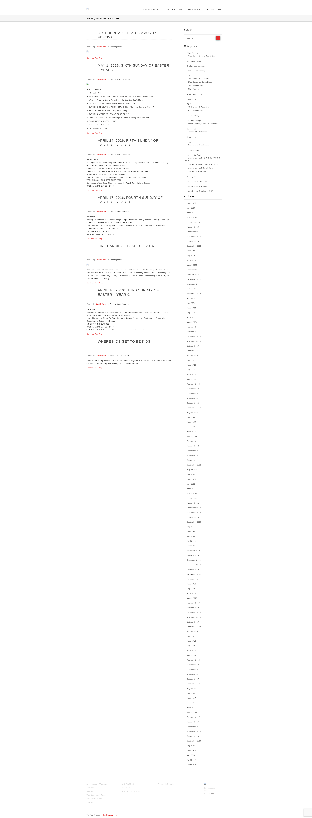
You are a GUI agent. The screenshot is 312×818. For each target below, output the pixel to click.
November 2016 (194, 731)
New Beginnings (194, 121)
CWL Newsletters (195, 86)
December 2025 (194, 232)
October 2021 (193, 460)
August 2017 (192, 689)
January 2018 (193, 665)
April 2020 (191, 541)
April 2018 (191, 650)
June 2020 (191, 531)
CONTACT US (214, 10)
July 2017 (191, 693)
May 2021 (191, 484)
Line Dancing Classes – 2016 (126, 246)
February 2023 (193, 384)
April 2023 (191, 374)
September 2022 (194, 408)
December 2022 (194, 393)
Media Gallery (193, 116)
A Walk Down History (131, 791)
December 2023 (194, 336)
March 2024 (192, 322)
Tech (189, 142)
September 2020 (194, 522)
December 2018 (194, 612)
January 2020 (193, 555)
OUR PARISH (193, 10)
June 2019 (191, 584)
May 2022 (191, 427)
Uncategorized (116, 47)
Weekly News (192, 177)
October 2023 (193, 346)
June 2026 (191, 203)
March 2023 (192, 379)
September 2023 (194, 351)
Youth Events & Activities (198, 186)
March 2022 (192, 436)
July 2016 (191, 746)
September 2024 (194, 294)
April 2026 (191, 213)
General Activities (194, 94)
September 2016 (194, 741)
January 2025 (193, 275)
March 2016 (192, 765)
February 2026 (193, 222)
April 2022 (191, 432)
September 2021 (194, 465)
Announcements (194, 61)
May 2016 (191, 755)
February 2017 (193, 717)
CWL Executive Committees (200, 82)
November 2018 (194, 617)
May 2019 (191, 589)
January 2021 (193, 503)
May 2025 (191, 255)
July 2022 (191, 417)
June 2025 (191, 251)
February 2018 (193, 660)
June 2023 (191, 365)
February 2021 (193, 498)
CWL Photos (193, 89)
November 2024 (194, 284)
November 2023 (194, 341)
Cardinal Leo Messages (197, 71)
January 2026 (193, 227)
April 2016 (191, 760)
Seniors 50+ (192, 129)
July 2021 (191, 474)
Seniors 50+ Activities (197, 132)
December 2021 (194, 451)
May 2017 (191, 703)
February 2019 (193, 603)
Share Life (91, 791)
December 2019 (194, 560)
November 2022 (194, 398)
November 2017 (194, 674)
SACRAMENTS (150, 10)
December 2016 (194, 727)
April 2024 (191, 317)
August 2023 (192, 355)
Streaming (191, 137)
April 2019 (191, 593)
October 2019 (193, 570)
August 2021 (192, 470)
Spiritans (90, 788)
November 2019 (194, 565)
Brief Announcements (196, 66)
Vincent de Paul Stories (120, 355)
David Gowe (101, 47)
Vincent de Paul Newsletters (200, 168)
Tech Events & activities (198, 145)
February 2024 (193, 327)
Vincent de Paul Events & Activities (203, 164)
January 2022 (193, 446)
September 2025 (194, 246)
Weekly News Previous (120, 79)
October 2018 (193, 622)
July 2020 (191, 527)
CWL (189, 76)
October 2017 (193, 679)
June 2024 (191, 308)
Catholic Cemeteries (95, 799)
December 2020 (194, 508)
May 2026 (191, 208)
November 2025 (194, 236)
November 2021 (194, 455)
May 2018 (191, 646)
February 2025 (193, 270)
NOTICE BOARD (174, 10)
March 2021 (192, 493)
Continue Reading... (95, 58)
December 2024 (194, 279)
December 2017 (194, 669)
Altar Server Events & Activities (201, 56)
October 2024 (193, 289)
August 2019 (192, 579)
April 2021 (191, 489)
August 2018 (192, 631)
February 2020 (193, 551)
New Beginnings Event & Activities (203, 123)
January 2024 (193, 332)
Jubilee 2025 (192, 99)
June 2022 (191, 422)
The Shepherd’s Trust (96, 795)
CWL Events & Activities (198, 78)
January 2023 (193, 389)
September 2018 (194, 627)
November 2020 (194, 512)
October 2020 (193, 517)
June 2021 (191, 479)
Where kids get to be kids (124, 341)
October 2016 (193, 736)
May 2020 (191, 536)
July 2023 (191, 360)
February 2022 (193, 441)
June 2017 (191, 698)
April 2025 (191, 260)
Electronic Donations (167, 784)
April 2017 (191, 708)
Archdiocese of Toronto (97, 784)
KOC (189, 104)
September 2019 (194, 574)
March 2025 (192, 265)
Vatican (90, 802)
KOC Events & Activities (198, 107)
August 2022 (192, 413)
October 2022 (193, 403)
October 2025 (193, 241)
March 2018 (192, 655)
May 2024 (191, 313)
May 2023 (191, 370)
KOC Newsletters (195, 110)
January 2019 (193, 608)
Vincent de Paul (194, 155)
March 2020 (192, 546)
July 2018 (191, 636)
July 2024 (191, 303)
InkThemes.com (110, 815)
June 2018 (191, 641)
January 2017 (193, 722)
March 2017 (192, 712)
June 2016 (191, 750)
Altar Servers (192, 53)
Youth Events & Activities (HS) (200, 191)
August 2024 (192, 298)
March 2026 (192, 217)
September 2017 (194, 684)
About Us (126, 788)
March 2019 (192, 598)
